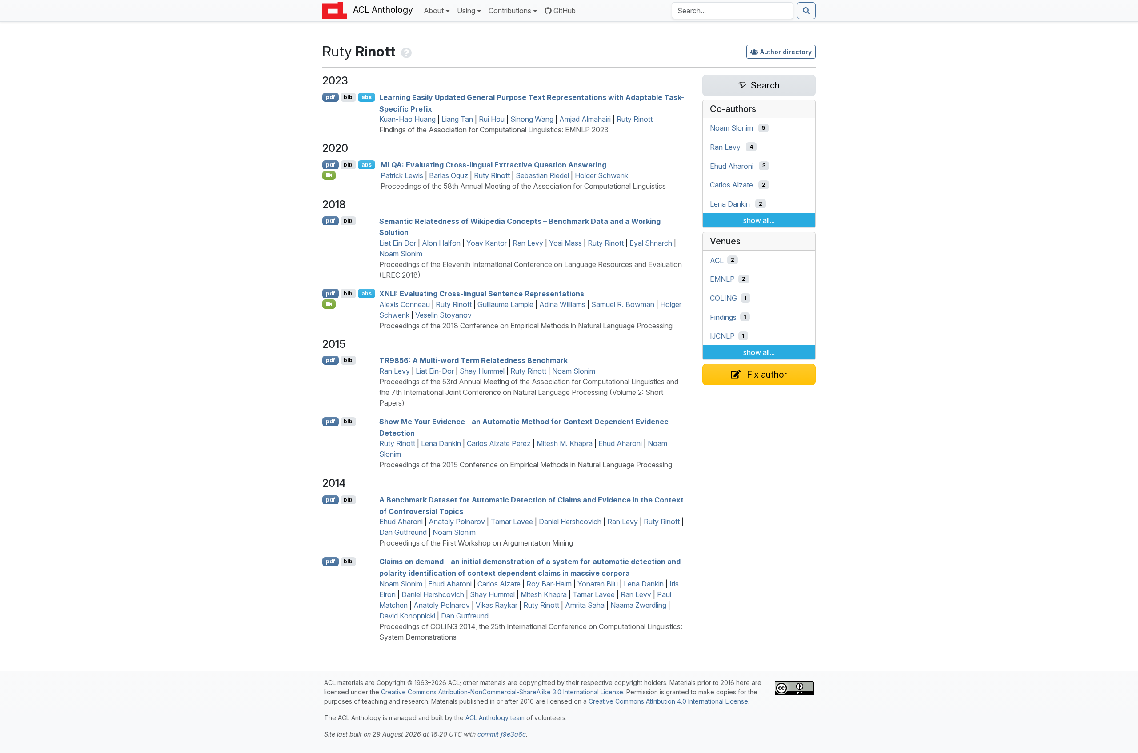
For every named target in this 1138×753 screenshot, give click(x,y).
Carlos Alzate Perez (499, 443)
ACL (717, 259)
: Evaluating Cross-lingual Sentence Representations (481, 293)
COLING (723, 298)
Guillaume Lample (505, 304)
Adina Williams (562, 304)
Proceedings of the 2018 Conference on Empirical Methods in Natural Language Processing (526, 325)
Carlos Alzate (499, 583)
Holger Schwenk (601, 175)
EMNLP (722, 279)
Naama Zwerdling (638, 605)
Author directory (786, 52)
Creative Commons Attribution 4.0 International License (668, 701)
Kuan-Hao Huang (407, 119)
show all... (759, 220)
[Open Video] (329, 175)
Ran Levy (528, 243)
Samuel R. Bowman (622, 304)
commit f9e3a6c (501, 734)
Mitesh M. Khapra (565, 443)
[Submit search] (806, 10)
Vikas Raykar (496, 605)
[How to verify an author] (405, 51)
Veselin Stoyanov (443, 315)
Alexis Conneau (404, 304)
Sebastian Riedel (542, 175)
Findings (723, 316)
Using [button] (466, 10)
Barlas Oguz (448, 175)
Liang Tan (457, 119)
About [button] (434, 10)
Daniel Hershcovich (570, 521)
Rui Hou (492, 119)
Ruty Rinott (635, 119)
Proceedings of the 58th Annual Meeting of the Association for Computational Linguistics (523, 186)
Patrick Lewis (402, 175)
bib (348, 97)
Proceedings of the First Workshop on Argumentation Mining (476, 542)
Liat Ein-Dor (435, 371)
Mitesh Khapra (544, 594)
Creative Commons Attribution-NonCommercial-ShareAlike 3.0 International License (502, 692)
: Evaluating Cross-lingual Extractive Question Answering (493, 164)
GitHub (564, 10)
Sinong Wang (531, 119)
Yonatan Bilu (597, 583)
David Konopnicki (407, 615)
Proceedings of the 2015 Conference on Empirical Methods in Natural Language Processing (525, 464)
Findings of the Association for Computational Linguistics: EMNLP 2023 (494, 129)
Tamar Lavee (512, 521)
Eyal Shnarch (650, 243)
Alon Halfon (441, 243)
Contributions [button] (510, 10)
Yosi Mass (565, 243)
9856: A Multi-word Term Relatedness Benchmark (473, 360)
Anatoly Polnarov (457, 521)
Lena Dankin (441, 443)
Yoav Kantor (486, 243)
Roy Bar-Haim (549, 583)
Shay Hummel (482, 371)
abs (366, 97)
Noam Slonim (400, 253)
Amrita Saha (585, 605)
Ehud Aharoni (620, 443)
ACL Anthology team (495, 717)
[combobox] (732, 10)
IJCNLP (722, 335)
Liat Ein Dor (397, 243)
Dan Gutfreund (403, 532)
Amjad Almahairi (585, 119)
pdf (330, 97)
